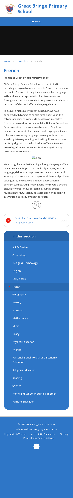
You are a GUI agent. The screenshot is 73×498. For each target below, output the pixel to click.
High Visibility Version (15, 434)
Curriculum (22, 61)
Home (7, 61)
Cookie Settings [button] (46, 438)
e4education (50, 429)
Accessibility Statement (43, 434)
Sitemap (64, 434)
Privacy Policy (30, 438)
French (38, 61)
